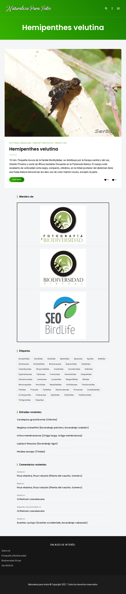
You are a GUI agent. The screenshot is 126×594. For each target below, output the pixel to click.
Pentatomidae (88, 384)
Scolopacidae (25, 394)
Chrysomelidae (42, 369)
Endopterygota (43, 142)
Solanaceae (41, 394)
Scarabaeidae (93, 389)
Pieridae (22, 389)
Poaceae (34, 389)
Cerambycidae (25, 369)
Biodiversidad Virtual (11, 560)
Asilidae (101, 358)
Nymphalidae (55, 384)
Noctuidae (40, 384)
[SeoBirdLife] (63, 315)
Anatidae (51, 358)
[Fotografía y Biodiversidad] (63, 224)
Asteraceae (24, 363)
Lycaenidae (56, 379)
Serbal (19, 472)
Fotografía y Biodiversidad (14, 555)
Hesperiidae (86, 374)
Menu (118, 8)
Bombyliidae (39, 363)
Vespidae (39, 400)
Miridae (86, 379)
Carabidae (85, 363)
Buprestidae (71, 363)
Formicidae (55, 374)
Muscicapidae (25, 384)
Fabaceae (41, 374)
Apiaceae (78, 358)
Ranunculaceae (62, 389)
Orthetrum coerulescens (31, 499)
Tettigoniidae (25, 400)
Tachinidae (69, 394)
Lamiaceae (42, 379)
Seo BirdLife (7, 565)
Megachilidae (72, 379)
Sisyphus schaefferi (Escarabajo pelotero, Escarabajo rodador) (53, 427)
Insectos (61, 142)
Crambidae (58, 369)
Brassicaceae (55, 363)
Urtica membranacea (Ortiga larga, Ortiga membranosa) (49, 435)
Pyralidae (47, 389)
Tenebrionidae (84, 394)
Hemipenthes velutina (33, 149)
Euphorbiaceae (25, 374)
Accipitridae (24, 358)
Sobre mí (6, 550)
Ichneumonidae (25, 379)
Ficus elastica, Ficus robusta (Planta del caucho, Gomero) (49, 475)
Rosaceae (78, 389)
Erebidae (89, 369)
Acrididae (38, 358)
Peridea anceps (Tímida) (31, 451)
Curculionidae (74, 369)
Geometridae (70, 374)
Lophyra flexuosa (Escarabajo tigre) (37, 443)
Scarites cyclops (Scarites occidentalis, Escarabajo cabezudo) (52, 522)
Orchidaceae (71, 384)
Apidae (90, 358)
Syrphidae (55, 394)
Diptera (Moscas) (20, 142)
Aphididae (64, 358)
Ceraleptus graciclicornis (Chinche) (37, 419)
